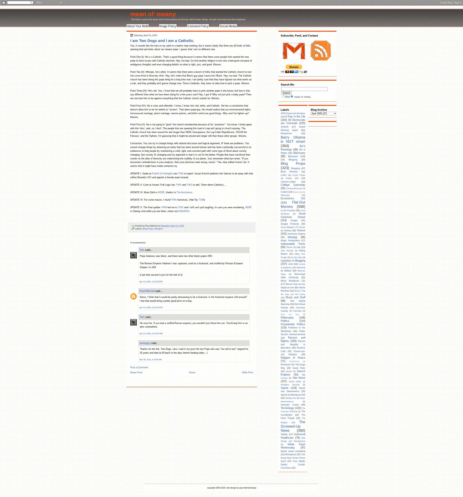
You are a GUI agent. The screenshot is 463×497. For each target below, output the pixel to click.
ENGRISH (184, 211)
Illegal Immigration (290, 240)
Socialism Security (290, 385)
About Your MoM (137, 26)
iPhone (289, 247)
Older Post (247, 372)
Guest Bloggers (288, 227)
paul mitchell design (247, 488)
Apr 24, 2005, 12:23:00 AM (151, 333)
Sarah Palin (298, 368)
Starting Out (290, 398)
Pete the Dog (290, 314)
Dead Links (298, 192)
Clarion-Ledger (288, 181)
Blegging (293, 159)
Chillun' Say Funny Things (293, 175)
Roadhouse (294, 361)
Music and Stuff (295, 297)
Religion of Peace (293, 357)
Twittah (284, 434)
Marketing (301, 267)
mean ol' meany (153, 13)
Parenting (297, 311)
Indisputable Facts (293, 243)
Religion (159, 229)
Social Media (228, 26)
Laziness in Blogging (293, 260)
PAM (164, 207)
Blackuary (299, 152)
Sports (284, 387)
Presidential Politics (293, 324)
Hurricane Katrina (296, 234)
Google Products (290, 224)
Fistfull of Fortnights (163, 173)
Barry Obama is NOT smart (293, 139)
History (287, 230)
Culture (284, 192)
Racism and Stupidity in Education (293, 344)
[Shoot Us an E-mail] (294, 63)
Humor (301, 230)
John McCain (287, 251)
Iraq (298, 247)
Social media (295, 381)
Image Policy (168, 26)
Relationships (299, 351)
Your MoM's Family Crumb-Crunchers (293, 464)
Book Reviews (289, 171)
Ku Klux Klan (296, 257)
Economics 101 (293, 198)
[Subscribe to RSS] (320, 63)
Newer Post (136, 372)
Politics (285, 320)
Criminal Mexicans (294, 188)
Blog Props (148, 229)
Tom (142, 249)
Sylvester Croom (290, 404)
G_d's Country (288, 210)
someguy (144, 343)
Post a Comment (139, 367)
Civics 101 (292, 178)
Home (192, 372)
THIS (181, 173)
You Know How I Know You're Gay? (293, 457)
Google (294, 220)
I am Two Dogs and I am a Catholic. (162, 41)
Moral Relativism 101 (293, 281)
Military (287, 270)
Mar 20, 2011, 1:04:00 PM (150, 359)
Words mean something (293, 451)
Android (284, 127)
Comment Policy (198, 26)
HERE (161, 192)
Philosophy (287, 317)
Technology (287, 408)
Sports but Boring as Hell (293, 395)
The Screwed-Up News (293, 426)
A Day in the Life (295, 116)
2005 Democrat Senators (293, 113)
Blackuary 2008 (296, 156)
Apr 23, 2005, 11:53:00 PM (150, 307)
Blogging (295, 168)
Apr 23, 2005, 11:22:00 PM (150, 282)
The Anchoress (184, 192)
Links (290, 264)
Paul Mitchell (146, 290)
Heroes (302, 227)
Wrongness (290, 454)
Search (289, 371)
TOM (201, 199)
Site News (299, 377)
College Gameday (293, 184)
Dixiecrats (285, 195)
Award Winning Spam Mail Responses (293, 130)
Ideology (293, 237)
